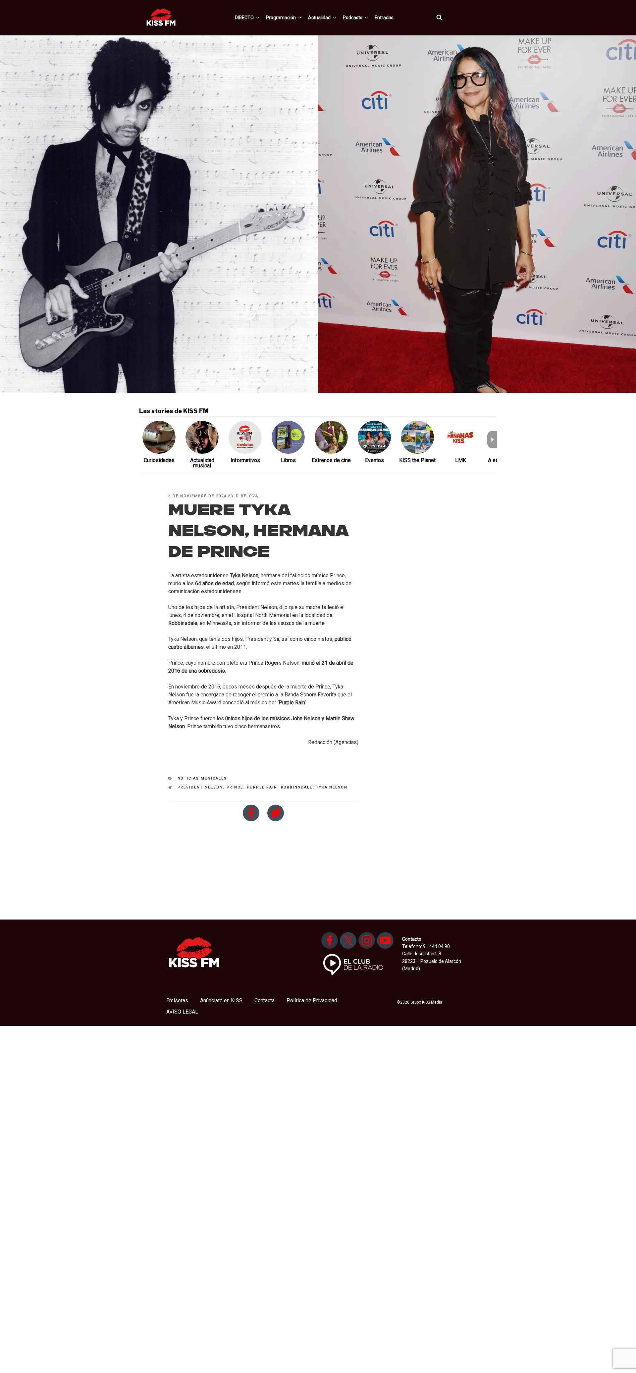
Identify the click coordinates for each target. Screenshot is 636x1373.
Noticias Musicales (202, 778)
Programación (281, 17)
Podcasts (352, 17)
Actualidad (319, 17)
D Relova (247, 496)
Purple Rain (262, 787)
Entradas (384, 17)
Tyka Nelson (332, 787)
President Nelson (200, 787)
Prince (235, 787)
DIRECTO (244, 17)
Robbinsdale (297, 787)
